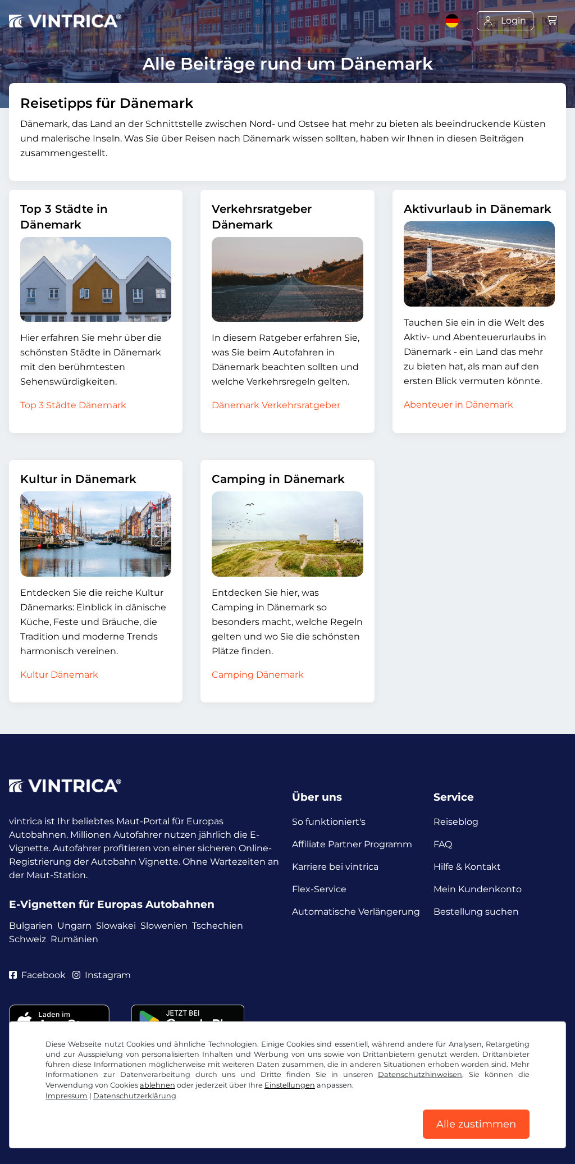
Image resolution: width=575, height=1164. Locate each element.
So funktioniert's (329, 821)
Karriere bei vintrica (335, 866)
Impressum (66, 1096)
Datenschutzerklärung (134, 1096)
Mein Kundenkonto (477, 889)
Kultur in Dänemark (78, 479)
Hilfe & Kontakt (467, 866)
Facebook (43, 975)
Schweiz (27, 939)
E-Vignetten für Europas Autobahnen (112, 904)
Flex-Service (319, 889)
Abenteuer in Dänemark (458, 404)
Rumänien (74, 939)
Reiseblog (455, 821)
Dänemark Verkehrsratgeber (276, 405)
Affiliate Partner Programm (352, 844)
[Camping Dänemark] (287, 533)
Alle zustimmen (476, 1124)
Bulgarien (31, 925)
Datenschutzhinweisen (420, 1074)
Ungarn (74, 925)
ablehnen (157, 1085)
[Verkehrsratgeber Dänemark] (287, 279)
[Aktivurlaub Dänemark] (479, 264)
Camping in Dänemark (278, 479)
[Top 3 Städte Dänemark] (95, 279)
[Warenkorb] (552, 20)
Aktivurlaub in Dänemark (477, 209)
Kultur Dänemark (59, 674)
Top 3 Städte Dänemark (73, 405)
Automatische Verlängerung (356, 911)
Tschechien (217, 925)
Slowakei (116, 925)
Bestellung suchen (476, 911)
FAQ (442, 844)
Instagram (108, 975)
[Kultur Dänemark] (95, 533)
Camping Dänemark (258, 674)
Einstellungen (289, 1085)
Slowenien (164, 925)
